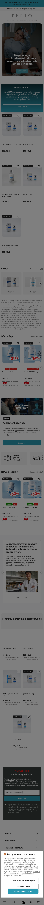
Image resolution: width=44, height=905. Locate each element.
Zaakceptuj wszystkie (23, 891)
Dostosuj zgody (23, 886)
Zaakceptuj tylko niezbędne (23, 880)
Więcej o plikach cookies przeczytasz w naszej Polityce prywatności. (22, 874)
